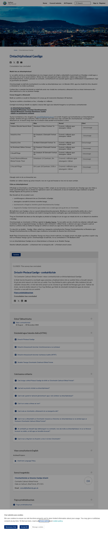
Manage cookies (37, 527)
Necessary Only (11, 527)
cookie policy (58, 521)
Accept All (24, 527)
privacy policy (44, 521)
